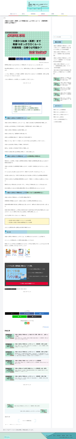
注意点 (71, 435)
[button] (42, 59)
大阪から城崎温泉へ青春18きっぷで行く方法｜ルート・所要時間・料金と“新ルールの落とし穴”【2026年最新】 (62, 47)
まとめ (16, 111)
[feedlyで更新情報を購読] (26, 323)
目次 (25, 103)
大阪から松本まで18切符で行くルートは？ (23, 106)
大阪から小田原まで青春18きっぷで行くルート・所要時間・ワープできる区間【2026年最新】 (62, 59)
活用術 (67, 435)
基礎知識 (63, 435)
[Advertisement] (27, 27)
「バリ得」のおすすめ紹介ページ (26, 283)
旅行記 (54, 435)
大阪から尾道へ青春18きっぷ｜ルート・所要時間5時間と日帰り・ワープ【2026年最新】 (62, 65)
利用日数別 (59, 435)
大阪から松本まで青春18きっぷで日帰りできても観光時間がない (28, 109)
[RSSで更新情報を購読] (28, 323)
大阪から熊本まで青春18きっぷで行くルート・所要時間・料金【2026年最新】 (62, 53)
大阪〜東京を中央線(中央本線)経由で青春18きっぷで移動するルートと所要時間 (62, 72)
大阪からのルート (49, 435)
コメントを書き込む (26, 420)
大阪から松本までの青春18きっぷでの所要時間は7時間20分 (26, 108)
